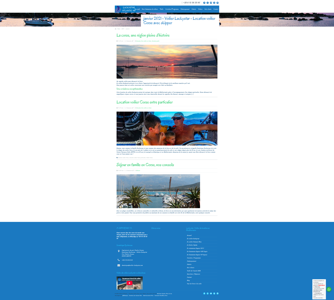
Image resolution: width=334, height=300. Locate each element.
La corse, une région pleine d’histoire (143, 35)
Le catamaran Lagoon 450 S (195, 248)
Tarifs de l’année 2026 (194, 271)
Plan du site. (169, 293)
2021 (123, 28)
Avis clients (207, 9)
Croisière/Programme (172, 9)
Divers (138, 170)
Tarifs (161, 9)
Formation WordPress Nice (161, 295)
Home (118, 28)
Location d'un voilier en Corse (143, 41)
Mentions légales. (161, 293)
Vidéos (200, 9)
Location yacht (155, 41)
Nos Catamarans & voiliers (150, 9)
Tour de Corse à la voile (194, 284)
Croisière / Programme (194, 258)
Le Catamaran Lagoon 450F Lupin (197, 251)
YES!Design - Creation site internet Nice (132, 295)
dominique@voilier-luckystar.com (132, 265)
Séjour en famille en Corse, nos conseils (145, 164)
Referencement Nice (148, 295)
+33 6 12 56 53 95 (191, 2)
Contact (215, 9)
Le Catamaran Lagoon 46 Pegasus (197, 255)
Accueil (137, 9)
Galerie (194, 9)
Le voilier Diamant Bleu (194, 242)
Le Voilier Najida (192, 245)
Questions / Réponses (193, 274)
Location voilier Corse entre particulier (145, 102)
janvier (128, 28)
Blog (188, 280)
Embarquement (185, 9)
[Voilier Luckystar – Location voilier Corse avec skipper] (126, 9)
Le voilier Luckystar (193, 238)
